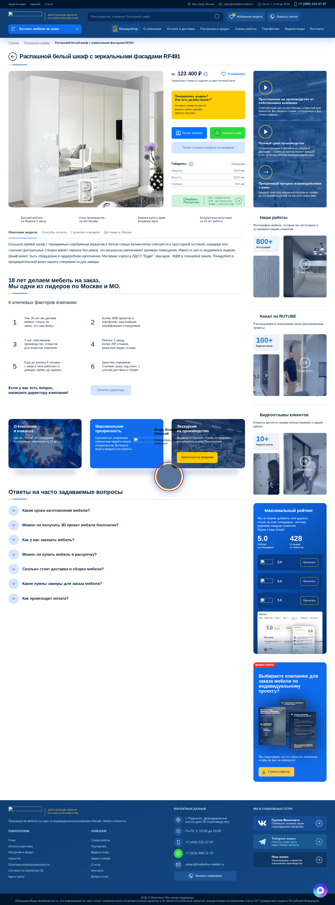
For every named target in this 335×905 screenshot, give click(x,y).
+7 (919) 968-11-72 (199, 853)
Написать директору (111, 390)
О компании (152, 29)
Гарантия (35, 4)
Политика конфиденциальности (29, 864)
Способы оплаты (54, 232)
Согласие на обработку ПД (25, 870)
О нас (12, 840)
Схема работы (246, 29)
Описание (238, 164)
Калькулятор (128, 29)
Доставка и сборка (117, 232)
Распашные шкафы (37, 42)
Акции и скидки (17, 4)
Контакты (317, 29)
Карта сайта (16, 876)
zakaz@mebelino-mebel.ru (238, 4)
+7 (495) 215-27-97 (312, 4)
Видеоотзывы (295, 29)
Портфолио (270, 29)
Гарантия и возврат (85, 232)
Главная (13, 42)
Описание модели (22, 232)
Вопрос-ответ (100, 876)
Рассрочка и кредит (214, 29)
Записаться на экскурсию (197, 457)
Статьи (49, 4)
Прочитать (309, 562)
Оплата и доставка (181, 29)
